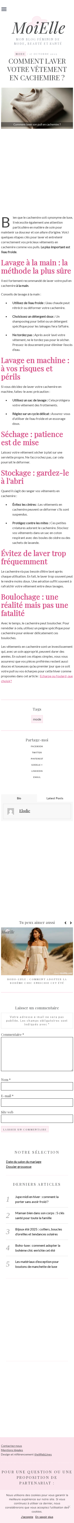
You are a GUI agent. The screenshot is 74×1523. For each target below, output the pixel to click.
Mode (20, 53)
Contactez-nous (11, 1445)
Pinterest (37, 758)
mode (37, 719)
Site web (7, 1112)
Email (37, 777)
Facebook (37, 746)
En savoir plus (44, 1516)
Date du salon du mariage (23, 1161)
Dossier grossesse (18, 1166)
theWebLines (43, 1454)
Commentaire (12, 1034)
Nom (6, 1079)
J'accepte (27, 1516)
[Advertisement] (37, 172)
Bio (19, 798)
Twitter (37, 752)
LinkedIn (37, 771)
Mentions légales (12, 1450)
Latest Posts (55, 798)
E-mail (7, 1096)
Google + (37, 765)
